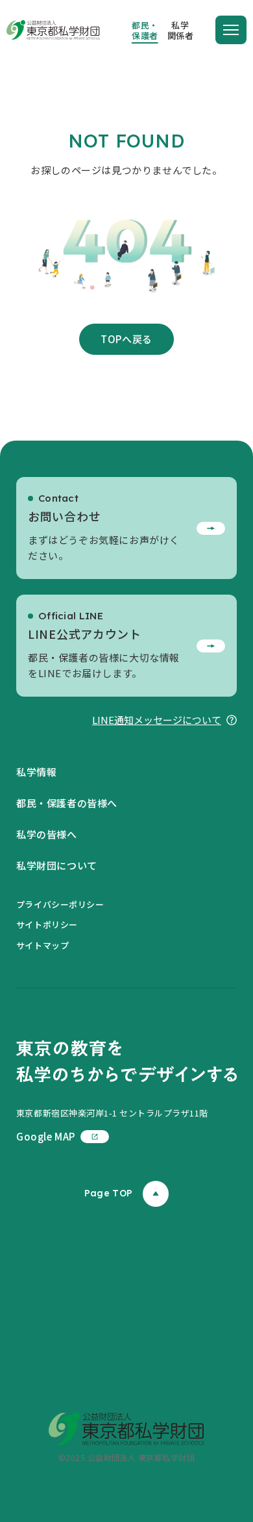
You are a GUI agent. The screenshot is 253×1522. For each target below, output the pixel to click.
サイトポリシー (47, 924)
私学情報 (36, 772)
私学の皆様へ (46, 834)
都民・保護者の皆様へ (66, 803)
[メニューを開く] (231, 30)
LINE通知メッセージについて (156, 720)
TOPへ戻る (126, 339)
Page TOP (108, 1193)
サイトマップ (42, 945)
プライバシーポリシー (60, 904)
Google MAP (45, 1136)
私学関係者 (180, 30)
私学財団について (56, 865)
